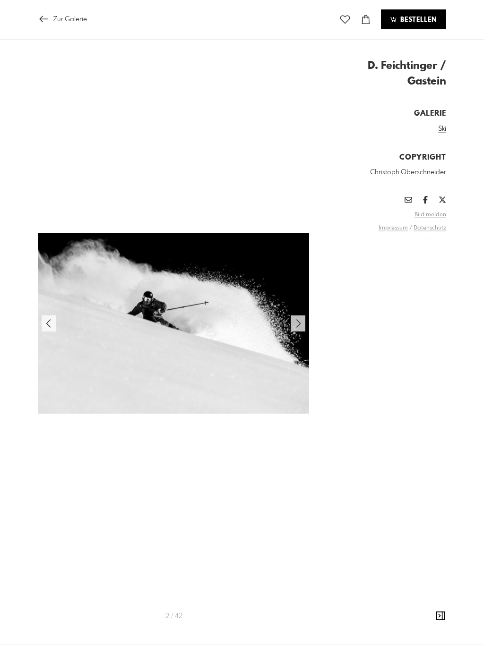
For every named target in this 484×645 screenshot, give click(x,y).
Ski (442, 129)
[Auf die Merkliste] (345, 19)
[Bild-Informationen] (440, 616)
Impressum (393, 228)
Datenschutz (430, 228)
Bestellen (417, 20)
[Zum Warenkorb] (366, 19)
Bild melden (430, 215)
